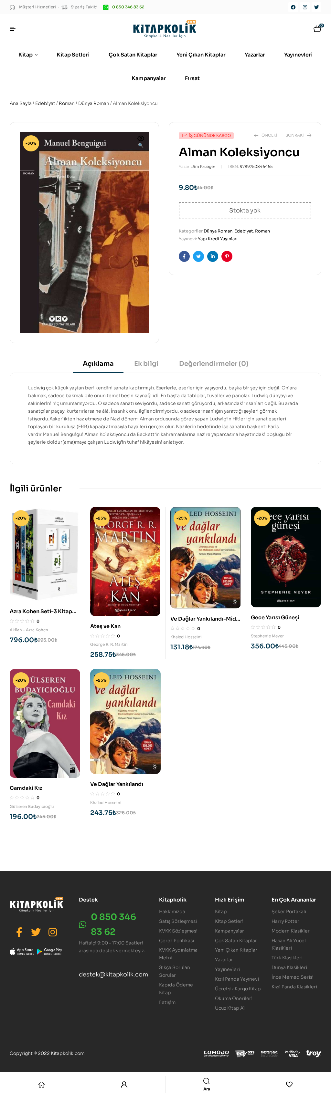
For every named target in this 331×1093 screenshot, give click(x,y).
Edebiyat (45, 103)
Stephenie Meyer (267, 636)
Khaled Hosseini (186, 636)
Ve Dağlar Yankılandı (116, 784)
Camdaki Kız (26, 788)
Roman (67, 103)
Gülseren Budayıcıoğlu (32, 806)
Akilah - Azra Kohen (29, 629)
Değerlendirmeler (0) (214, 364)
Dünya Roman (93, 103)
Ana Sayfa (21, 103)
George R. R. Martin (109, 644)
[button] (141, 142)
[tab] (98, 366)
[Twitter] (316, 7)
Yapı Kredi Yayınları (218, 239)
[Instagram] (305, 7)
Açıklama (98, 364)
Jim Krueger (203, 166)
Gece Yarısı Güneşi (275, 617)
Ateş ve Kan (105, 626)
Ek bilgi (146, 364)
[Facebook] (293, 7)
